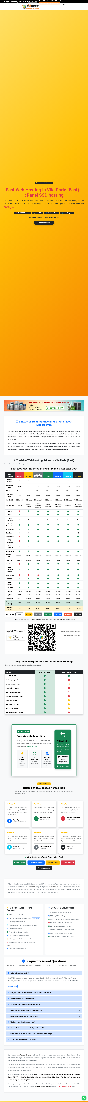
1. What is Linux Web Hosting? (19, 973)
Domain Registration (35, 217)
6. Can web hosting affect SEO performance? (24, 1016)
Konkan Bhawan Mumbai (44, 1077)
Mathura (32, 1077)
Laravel (32, 887)
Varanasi (11, 1080)
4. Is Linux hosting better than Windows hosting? (25, 1004)
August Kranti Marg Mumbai (23, 1080)
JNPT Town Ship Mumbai (21, 1077)
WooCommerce (54, 887)
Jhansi (61, 1074)
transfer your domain (24, 1055)
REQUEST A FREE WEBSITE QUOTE (49, 3)
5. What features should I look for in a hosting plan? (26, 1010)
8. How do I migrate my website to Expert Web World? (27, 1028)
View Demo (36, 918)
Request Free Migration (63, 759)
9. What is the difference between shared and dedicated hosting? (31, 1034)
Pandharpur (65, 1077)
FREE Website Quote (65, 1086)
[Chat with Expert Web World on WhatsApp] (84, 1098)
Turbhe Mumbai (44, 1074)
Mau (78, 1077)
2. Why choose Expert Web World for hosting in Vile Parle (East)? (30, 993)
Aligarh (36, 1074)
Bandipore (56, 1077)
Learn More (13, 986)
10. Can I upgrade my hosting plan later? (23, 1039)
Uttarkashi (72, 1077)
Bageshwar (54, 1074)
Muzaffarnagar (68, 1074)
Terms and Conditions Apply (67, 619)
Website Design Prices (52, 217)
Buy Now (19, 614)
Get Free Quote (44, 223)
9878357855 (32, 2)
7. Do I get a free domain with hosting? (22, 1022)
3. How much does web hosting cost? (22, 998)
